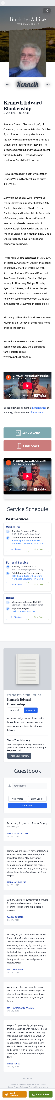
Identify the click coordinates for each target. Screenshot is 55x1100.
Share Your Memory (19, 755)
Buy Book (30, 710)
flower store (37, 412)
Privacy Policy (19, 1087)
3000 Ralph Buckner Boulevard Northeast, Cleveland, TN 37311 (27, 542)
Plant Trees (38, 549)
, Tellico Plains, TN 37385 (24, 611)
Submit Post (27, 805)
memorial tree (39, 407)
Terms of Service (35, 1087)
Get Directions (16, 549)
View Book (14, 710)
